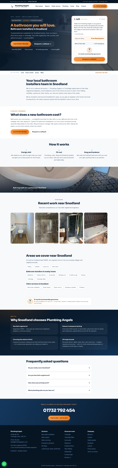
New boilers (39, 6)
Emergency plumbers (48, 443)
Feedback (90, 443)
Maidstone (30, 275)
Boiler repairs (47, 287)
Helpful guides (92, 440)
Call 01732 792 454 (20, 44)
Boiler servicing (46, 440)
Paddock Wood (41, 275)
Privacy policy (92, 449)
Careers (90, 446)
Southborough (73, 275)
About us (90, 434)
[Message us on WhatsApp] (4, 463)
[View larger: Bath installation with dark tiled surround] (95, 228)
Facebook (14, 451)
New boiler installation (34, 287)
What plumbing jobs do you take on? (41, 390)
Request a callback (89, 59)
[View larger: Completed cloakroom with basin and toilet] (22, 228)
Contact (83, 6)
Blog (77, 6)
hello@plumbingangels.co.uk (19, 442)
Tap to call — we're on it (59, 418)
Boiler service (56, 6)
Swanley (83, 275)
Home (12, 16)
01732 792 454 (32, 1)
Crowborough (69, 454)
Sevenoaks (52, 275)
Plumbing (65, 6)
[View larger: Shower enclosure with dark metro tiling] (71, 228)
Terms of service (93, 451)
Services (18, 16)
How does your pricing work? (38, 383)
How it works (29, 72)
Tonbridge (30, 279)
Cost (22, 72)
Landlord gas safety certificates (51, 449)
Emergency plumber (70, 287)
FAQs (42, 72)
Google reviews (22, 451)
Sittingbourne (62, 275)
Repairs (47, 6)
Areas (72, 6)
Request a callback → (42, 44)
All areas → (68, 457)
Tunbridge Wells (41, 279)
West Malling (68, 449)
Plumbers (82, 287)
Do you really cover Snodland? (39, 368)
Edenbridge (68, 451)
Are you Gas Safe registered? (39, 375)
